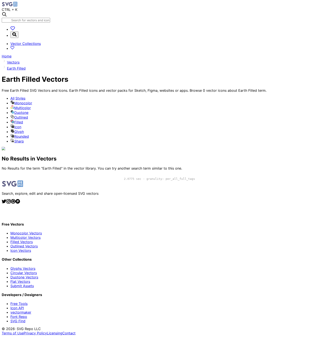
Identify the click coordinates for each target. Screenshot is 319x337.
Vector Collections (25, 43)
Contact (69, 333)
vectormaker (20, 312)
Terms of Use (13, 333)
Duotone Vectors (24, 277)
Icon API (17, 308)
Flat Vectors (20, 281)
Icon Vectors (20, 250)
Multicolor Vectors (25, 237)
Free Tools (19, 303)
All (17, 98)
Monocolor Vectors (26, 233)
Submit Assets (22, 286)
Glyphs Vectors (22, 268)
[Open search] (14, 34)
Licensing (54, 333)
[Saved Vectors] (12, 29)
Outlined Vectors (24, 246)
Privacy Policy (35, 333)
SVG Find (17, 321)
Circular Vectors (23, 273)
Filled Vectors (21, 242)
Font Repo (18, 316)
